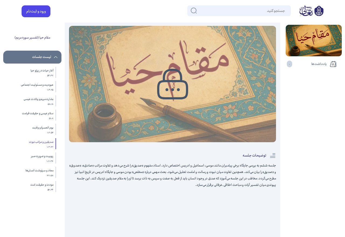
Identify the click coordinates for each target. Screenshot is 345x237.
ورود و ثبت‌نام (36, 11)
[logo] (311, 11)
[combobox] (284, 11)
